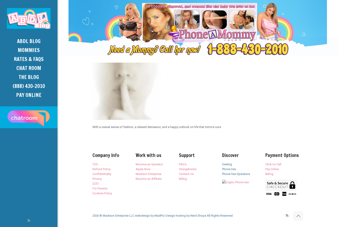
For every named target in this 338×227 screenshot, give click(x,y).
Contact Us (186, 174)
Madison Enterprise (148, 174)
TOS (95, 164)
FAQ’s (182, 164)
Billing (183, 178)
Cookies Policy (102, 193)
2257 (95, 183)
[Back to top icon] (298, 216)
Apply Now (143, 169)
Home (94, 46)
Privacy (97, 178)
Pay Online (272, 169)
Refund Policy (101, 169)
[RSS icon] (29, 220)
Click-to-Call (273, 164)
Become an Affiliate (149, 178)
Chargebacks (188, 169)
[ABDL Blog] (28, 18)
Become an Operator (149, 164)
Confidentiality (101, 174)
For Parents (99, 188)
